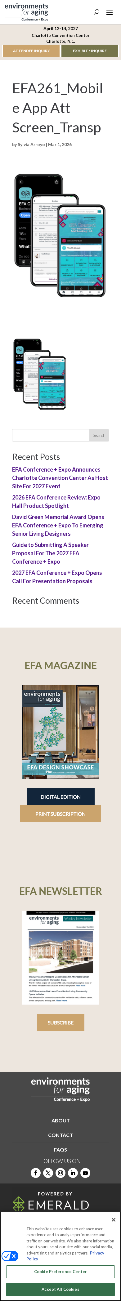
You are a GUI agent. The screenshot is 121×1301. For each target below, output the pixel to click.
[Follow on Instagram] (60, 1173)
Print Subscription (60, 814)
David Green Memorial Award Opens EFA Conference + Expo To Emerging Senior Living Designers (58, 525)
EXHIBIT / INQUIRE (90, 50)
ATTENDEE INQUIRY (31, 50)
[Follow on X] (48, 1173)
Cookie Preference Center (60, 1271)
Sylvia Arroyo (31, 144)
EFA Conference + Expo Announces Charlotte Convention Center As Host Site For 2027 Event (60, 478)
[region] (60, 1256)
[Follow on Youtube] (85, 1173)
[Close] (113, 1220)
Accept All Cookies (60, 1289)
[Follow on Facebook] (36, 1173)
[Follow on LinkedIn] (73, 1173)
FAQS (60, 1149)
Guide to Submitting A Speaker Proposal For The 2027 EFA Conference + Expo (50, 553)
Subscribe (61, 1022)
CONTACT (60, 1135)
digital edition (61, 797)
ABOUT (61, 1120)
